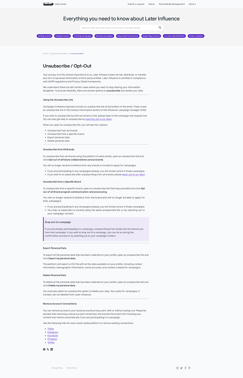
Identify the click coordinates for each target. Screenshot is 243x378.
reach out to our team (133, 174)
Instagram (52, 332)
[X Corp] (48, 349)
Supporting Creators (151, 36)
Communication (77, 53)
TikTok (50, 328)
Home (45, 53)
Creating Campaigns (82, 36)
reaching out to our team (99, 119)
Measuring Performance (127, 36)
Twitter (51, 342)
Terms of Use (72, 368)
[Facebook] (44, 349)
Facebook (52, 335)
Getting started (44, 36)
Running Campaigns (104, 36)
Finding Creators (62, 36)
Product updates (196, 36)
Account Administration (174, 36)
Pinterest (52, 339)
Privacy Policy (57, 368)
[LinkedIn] (51, 349)
